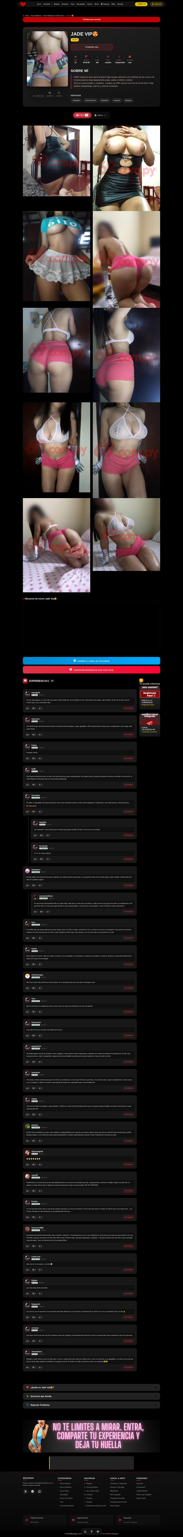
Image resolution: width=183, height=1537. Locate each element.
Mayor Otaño (141, 1498)
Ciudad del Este (142, 1491)
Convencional (90, 100)
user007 (34, 1175)
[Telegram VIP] (32, 1491)
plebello (34, 1125)
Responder (128, 708)
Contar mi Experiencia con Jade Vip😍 (93, 670)
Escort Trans (64, 1491)
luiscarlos (35, 1073)
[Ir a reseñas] (98, 1531)
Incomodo (35, 795)
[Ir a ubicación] (91, 1531)
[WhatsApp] (39, 1491)
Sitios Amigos (115, 1506)
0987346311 (34, 1522)
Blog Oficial (114, 1491)
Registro (89, 1483)
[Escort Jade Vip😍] (56, 161)
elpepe (34, 1099)
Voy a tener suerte (92, 1491)
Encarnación (141, 1487)
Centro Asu (92, 47)
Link (130, 62)
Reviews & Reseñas (117, 1487)
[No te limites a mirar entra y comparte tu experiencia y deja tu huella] (91, 1436)
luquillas (42, 822)
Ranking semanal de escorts (96, 1506)
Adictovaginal (37, 1151)
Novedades (81, 4)
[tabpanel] (91, 359)
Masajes (128, 100)
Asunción (140, 1483)
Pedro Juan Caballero (144, 1494)
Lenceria (117, 100)
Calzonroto (36, 1022)
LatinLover (35, 1257)
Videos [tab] (101, 115)
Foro (61, 1502)
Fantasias (104, 100)
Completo (76, 100)
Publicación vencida (92, 19)
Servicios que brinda (40, 1396)
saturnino (35, 719)
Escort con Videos (66, 1498)
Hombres (65, 4)
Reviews (120, 4)
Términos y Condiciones (118, 1483)
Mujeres (57, 4)
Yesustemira (36, 1352)
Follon (34, 745)
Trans (73, 4)
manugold (35, 693)
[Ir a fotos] (85, 1531)
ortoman (35, 1328)
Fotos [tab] (83, 115)
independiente (121, 62)
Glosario (89, 1502)
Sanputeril (35, 1304)
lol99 (33, 769)
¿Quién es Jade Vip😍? (42, 1387)
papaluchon (36, 1046)
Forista (34, 1201)
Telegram (106, 4)
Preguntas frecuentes (117, 1498)
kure (33, 922)
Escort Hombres (65, 1487)
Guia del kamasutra (67, 1506)
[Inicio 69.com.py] (23, 4)
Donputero (35, 870)
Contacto (89, 1494)
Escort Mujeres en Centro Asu (54, 15)
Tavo (33, 999)
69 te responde (115, 1494)
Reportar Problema (40, 1405)
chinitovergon (37, 975)
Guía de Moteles (92, 1487)
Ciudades (46, 4)
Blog (113, 4)
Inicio (39, 4)
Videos (89, 4)
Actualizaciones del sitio (118, 1502)
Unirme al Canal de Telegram (93, 661)
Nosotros (89, 1498)
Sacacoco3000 (37, 1228)
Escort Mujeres (36, 15)
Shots (96, 4)
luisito (34, 949)
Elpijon (34, 1280)
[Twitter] (25, 1491)
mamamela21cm (46, 896)
